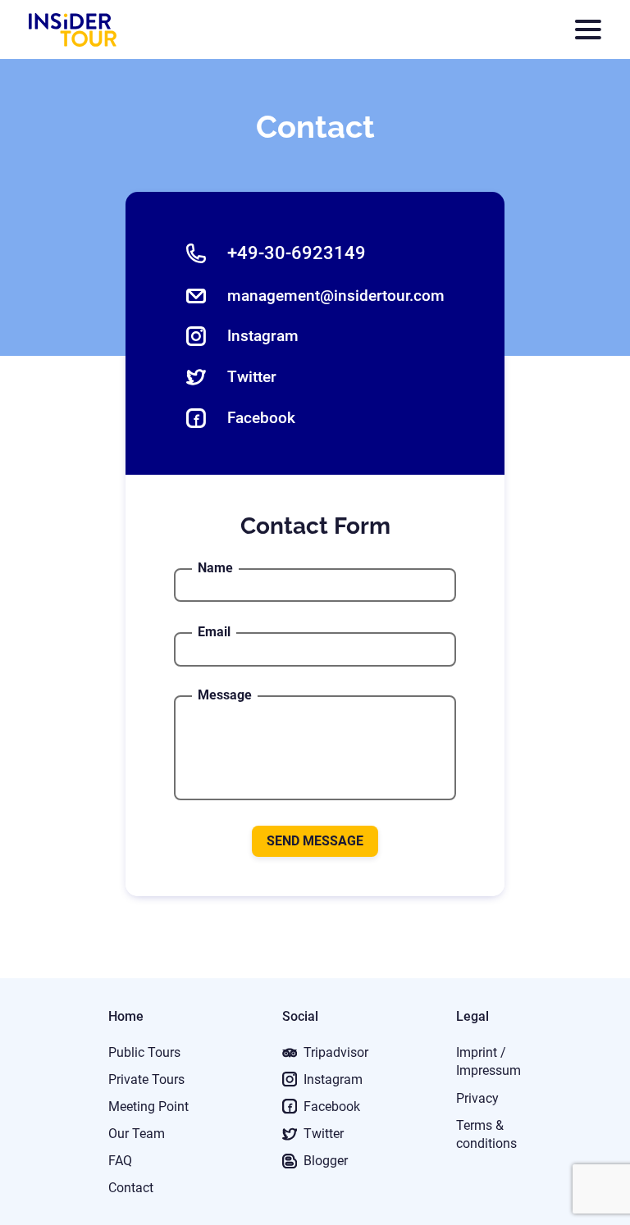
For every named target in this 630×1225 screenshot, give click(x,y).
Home (126, 1016)
